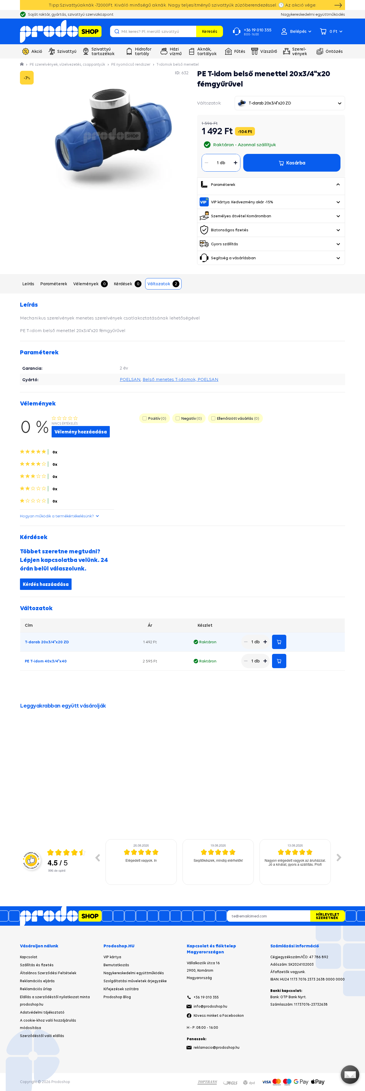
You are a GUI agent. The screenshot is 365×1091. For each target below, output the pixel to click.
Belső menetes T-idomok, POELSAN (180, 379)
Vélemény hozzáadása (80, 432)
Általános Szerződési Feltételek (48, 973)
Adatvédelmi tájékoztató (42, 1012)
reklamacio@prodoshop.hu (217, 1047)
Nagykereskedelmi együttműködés (134, 973)
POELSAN (130, 379)
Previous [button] (97, 857)
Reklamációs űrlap (36, 989)
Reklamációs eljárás (37, 981)
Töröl (191, 31)
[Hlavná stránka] (22, 64)
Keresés (209, 31)
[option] (141, 862)
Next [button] (339, 857)
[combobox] (290, 103)
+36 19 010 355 (206, 997)
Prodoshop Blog (117, 997)
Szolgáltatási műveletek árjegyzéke (135, 981)
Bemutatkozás (116, 965)
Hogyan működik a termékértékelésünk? (57, 516)
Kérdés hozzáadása (46, 584)
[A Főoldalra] (61, 31)
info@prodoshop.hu (210, 1006)
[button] (337, 184)
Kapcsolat (28, 957)
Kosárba (279, 642)
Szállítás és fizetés (37, 965)
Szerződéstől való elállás (42, 1036)
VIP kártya (112, 957)
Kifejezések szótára (121, 989)
